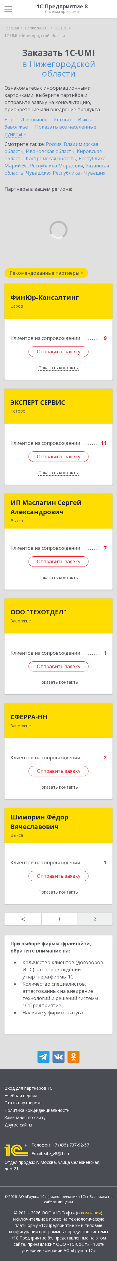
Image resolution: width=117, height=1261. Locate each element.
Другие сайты (18, 1125)
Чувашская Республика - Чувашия (65, 173)
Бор (9, 119)
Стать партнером (22, 1103)
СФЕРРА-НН (28, 717)
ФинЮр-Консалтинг (44, 297)
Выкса (85, 119)
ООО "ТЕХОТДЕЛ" (38, 612)
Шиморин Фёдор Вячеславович (39, 822)
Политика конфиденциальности (37, 1110)
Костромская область (51, 158)
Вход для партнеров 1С (28, 1088)
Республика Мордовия (56, 165)
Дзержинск (34, 119)
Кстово (62, 119)
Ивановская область (50, 151)
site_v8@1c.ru (57, 1153)
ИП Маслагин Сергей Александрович (46, 507)
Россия (54, 144)
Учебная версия (20, 1095)
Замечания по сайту (25, 1117)
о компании (89, 1213)
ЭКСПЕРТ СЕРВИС (37, 402)
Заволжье (16, 126)
